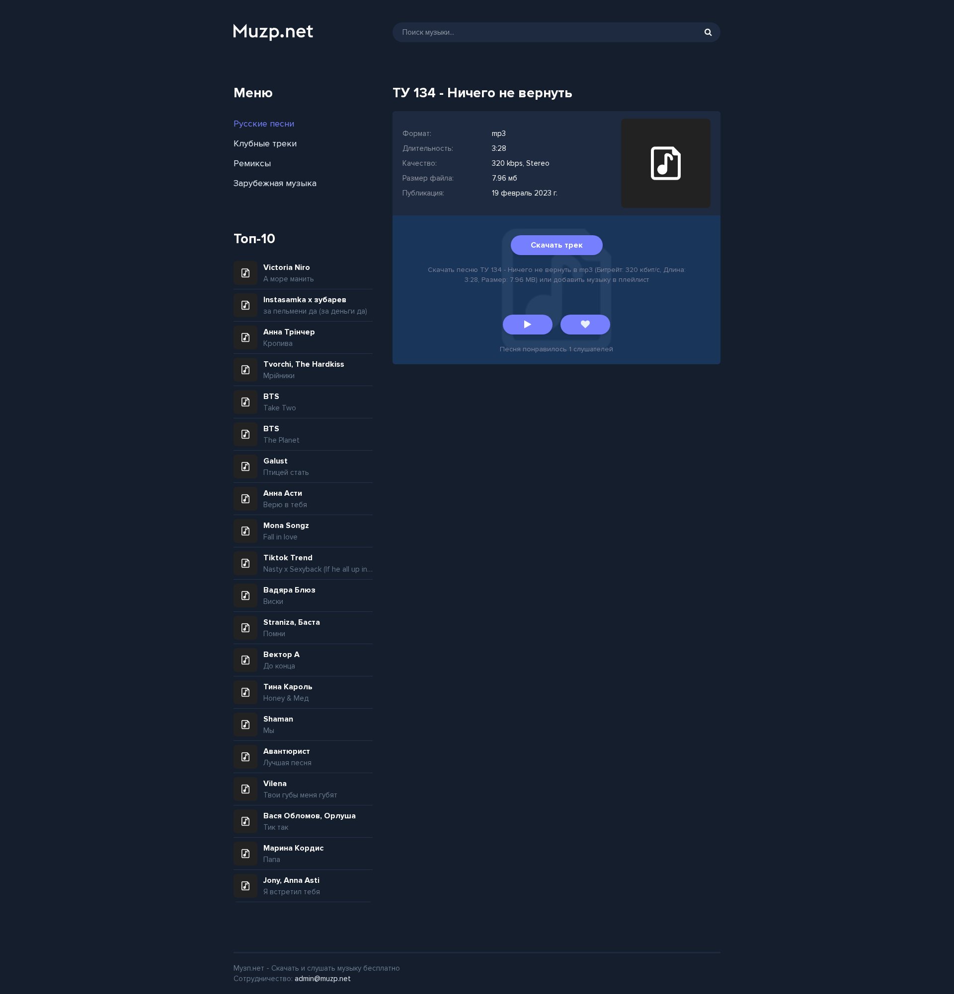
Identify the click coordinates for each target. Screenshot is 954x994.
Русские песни (264, 123)
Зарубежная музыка (275, 183)
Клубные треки (265, 143)
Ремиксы (252, 163)
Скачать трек (557, 245)
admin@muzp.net (323, 978)
